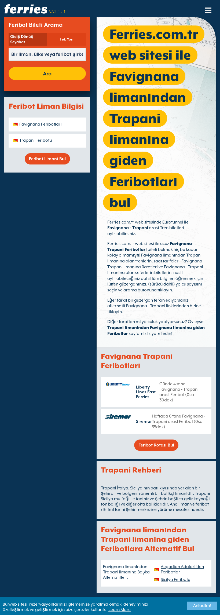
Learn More (119, 609)
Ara (47, 73)
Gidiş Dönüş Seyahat (21, 39)
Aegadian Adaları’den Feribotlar (182, 569)
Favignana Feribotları (40, 124)
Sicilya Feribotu (175, 579)
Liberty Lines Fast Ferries (146, 392)
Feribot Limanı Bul (47, 158)
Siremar (144, 421)
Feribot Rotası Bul (156, 445)
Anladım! (202, 605)
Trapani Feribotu (35, 140)
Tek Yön (67, 39)
